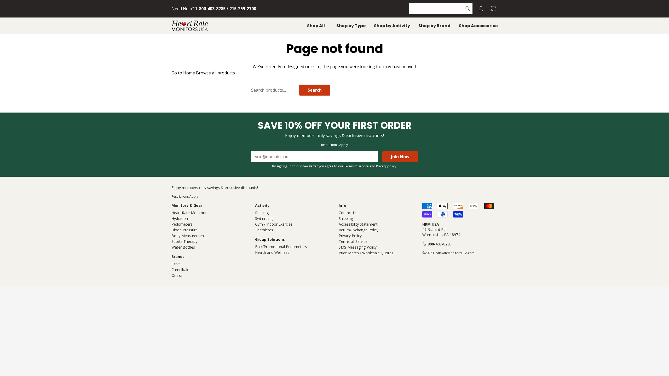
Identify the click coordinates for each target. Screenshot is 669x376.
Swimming (264, 218)
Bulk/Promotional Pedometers (281, 246)
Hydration (179, 218)
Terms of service (356, 166)
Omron (177, 275)
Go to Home (183, 73)
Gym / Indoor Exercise (273, 224)
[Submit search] (467, 8)
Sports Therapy (184, 241)
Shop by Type (351, 26)
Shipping (346, 218)
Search (315, 90)
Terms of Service (353, 241)
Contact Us (348, 212)
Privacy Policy (350, 235)
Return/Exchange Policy (358, 229)
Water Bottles (183, 247)
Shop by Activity (392, 26)
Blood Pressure (184, 229)
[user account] (481, 8)
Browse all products (215, 73)
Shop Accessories (478, 26)
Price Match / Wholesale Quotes (366, 252)
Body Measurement (188, 235)
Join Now (400, 157)
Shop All (316, 26)
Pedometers (181, 224)
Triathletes (264, 229)
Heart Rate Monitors (188, 212)
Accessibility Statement (358, 224)
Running (262, 212)
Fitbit (175, 263)
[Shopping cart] (493, 8)
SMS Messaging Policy (358, 247)
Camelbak (179, 269)
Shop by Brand (434, 26)
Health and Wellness (272, 252)
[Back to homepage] (189, 26)
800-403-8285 (440, 244)
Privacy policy (386, 166)
